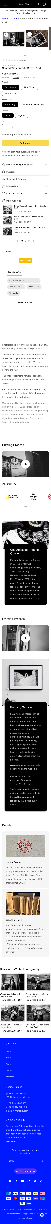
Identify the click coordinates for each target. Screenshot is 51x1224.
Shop (8, 1057)
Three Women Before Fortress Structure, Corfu (31, 207)
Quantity (5, 122)
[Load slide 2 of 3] (25, 241)
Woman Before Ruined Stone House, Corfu (29, 229)
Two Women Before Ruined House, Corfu (29, 218)
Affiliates (10, 1077)
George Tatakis (14, 1087)
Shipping (16, 77)
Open (8, 115)
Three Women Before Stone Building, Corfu (37, 1026)
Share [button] (8, 251)
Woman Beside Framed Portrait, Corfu (10, 995)
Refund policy (29, 1209)
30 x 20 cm (10, 87)
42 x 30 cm (29, 87)
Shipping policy (29, 1214)
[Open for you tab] (42, 1215)
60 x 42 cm (10, 93)
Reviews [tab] (14, 272)
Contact (9, 1070)
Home (5, 18)
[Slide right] (32, 56)
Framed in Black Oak (33, 104)
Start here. (11, 1141)
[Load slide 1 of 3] (22, 241)
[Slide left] (19, 56)
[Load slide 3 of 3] (29, 241)
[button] (6, 4)
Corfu (14, 18)
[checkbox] (13, 293)
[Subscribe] (42, 1161)
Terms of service (13, 1214)
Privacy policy (43, 1209)
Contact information (26, 1218)
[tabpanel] (25, 305)
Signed (21, 115)
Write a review (25, 261)
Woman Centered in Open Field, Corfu (37, 995)
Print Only (10, 104)
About (8, 1064)
